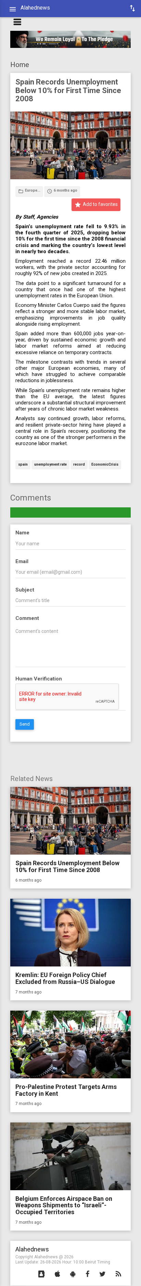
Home (19, 65)
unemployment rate (50, 465)
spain (23, 465)
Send (25, 724)
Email (21, 561)
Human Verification (38, 679)
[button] (41, 1274)
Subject (24, 590)
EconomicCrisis (104, 465)
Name (22, 533)
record (79, 465)
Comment (27, 618)
